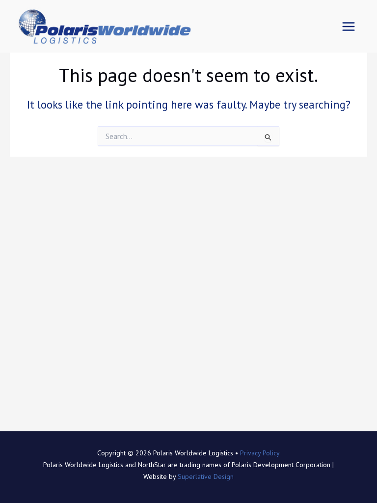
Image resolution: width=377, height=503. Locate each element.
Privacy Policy (260, 452)
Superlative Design (206, 476)
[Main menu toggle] (349, 26)
